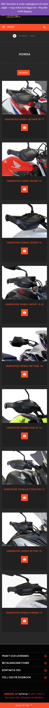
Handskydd (23, 36)
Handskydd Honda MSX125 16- (25, 428)
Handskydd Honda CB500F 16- (24, 181)
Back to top (23, 705)
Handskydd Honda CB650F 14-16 (25, 304)
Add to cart (24, 127)
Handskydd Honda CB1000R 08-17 (24, 119)
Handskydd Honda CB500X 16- (24, 242)
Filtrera (23, 73)
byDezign (16, 694)
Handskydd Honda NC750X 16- (24, 551)
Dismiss (28, 11)
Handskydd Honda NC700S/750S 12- (24, 489)
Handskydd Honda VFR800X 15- (24, 612)
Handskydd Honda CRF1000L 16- (25, 366)
